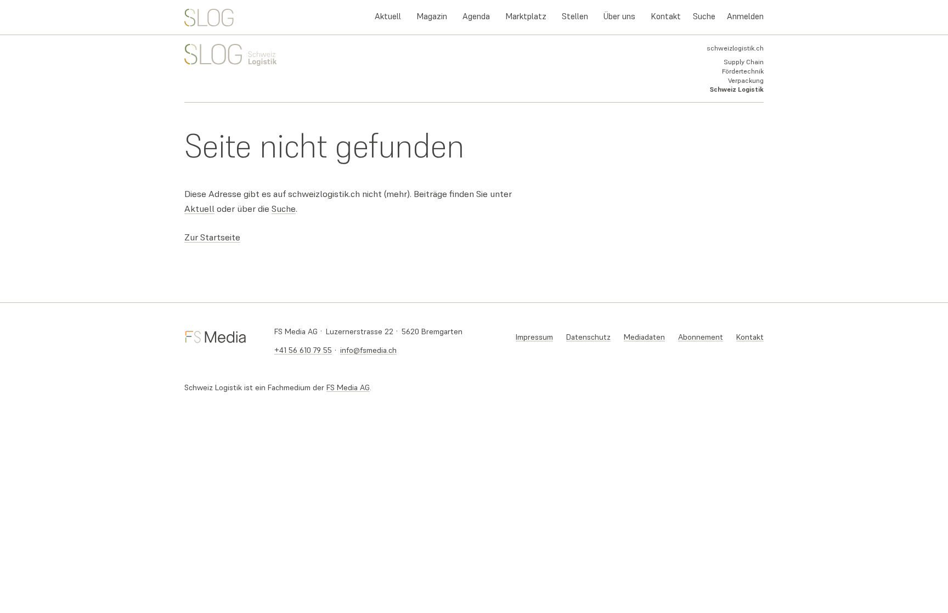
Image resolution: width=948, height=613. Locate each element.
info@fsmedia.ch (368, 350)
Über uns (619, 16)
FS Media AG (348, 387)
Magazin (431, 16)
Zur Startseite (212, 237)
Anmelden (745, 16)
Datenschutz (588, 337)
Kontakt (666, 16)
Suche (704, 16)
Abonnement (700, 337)
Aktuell (388, 16)
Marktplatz (525, 16)
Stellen (575, 16)
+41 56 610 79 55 (303, 350)
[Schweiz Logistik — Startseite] (209, 17)
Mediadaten (644, 337)
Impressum (534, 337)
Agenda (476, 16)
